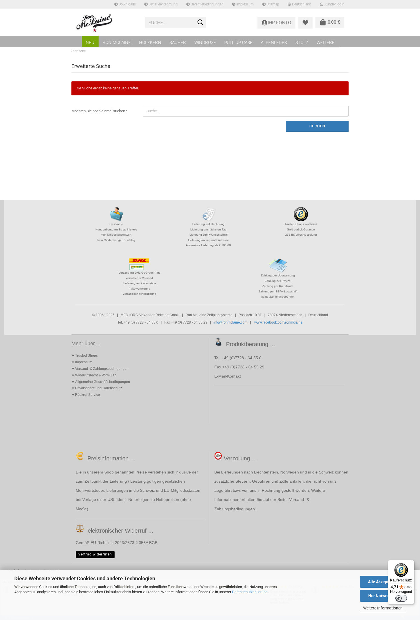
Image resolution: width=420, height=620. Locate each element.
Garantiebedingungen (206, 4)
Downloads (127, 4)
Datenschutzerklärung (249, 592)
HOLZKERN (150, 42)
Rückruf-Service (87, 395)
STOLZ (301, 42)
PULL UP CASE (238, 42)
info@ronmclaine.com (230, 322)
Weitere (326, 42)
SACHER (177, 42)
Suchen (317, 126)
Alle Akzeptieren (383, 581)
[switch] (401, 598)
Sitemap (272, 4)
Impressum (244, 4)
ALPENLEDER (274, 42)
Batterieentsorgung (163, 4)
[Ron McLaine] (106, 23)
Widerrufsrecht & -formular (95, 375)
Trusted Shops (86, 356)
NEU (90, 42)
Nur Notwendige (383, 595)
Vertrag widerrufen (95, 554)
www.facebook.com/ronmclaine (278, 322)
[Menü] (410, 563)
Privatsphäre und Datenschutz (98, 388)
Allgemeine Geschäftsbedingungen (102, 382)
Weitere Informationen (383, 608)
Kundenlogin (333, 4)
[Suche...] (200, 23)
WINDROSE (205, 42)
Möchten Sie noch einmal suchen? (99, 111)
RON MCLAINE (117, 42)
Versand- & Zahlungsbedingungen (102, 369)
